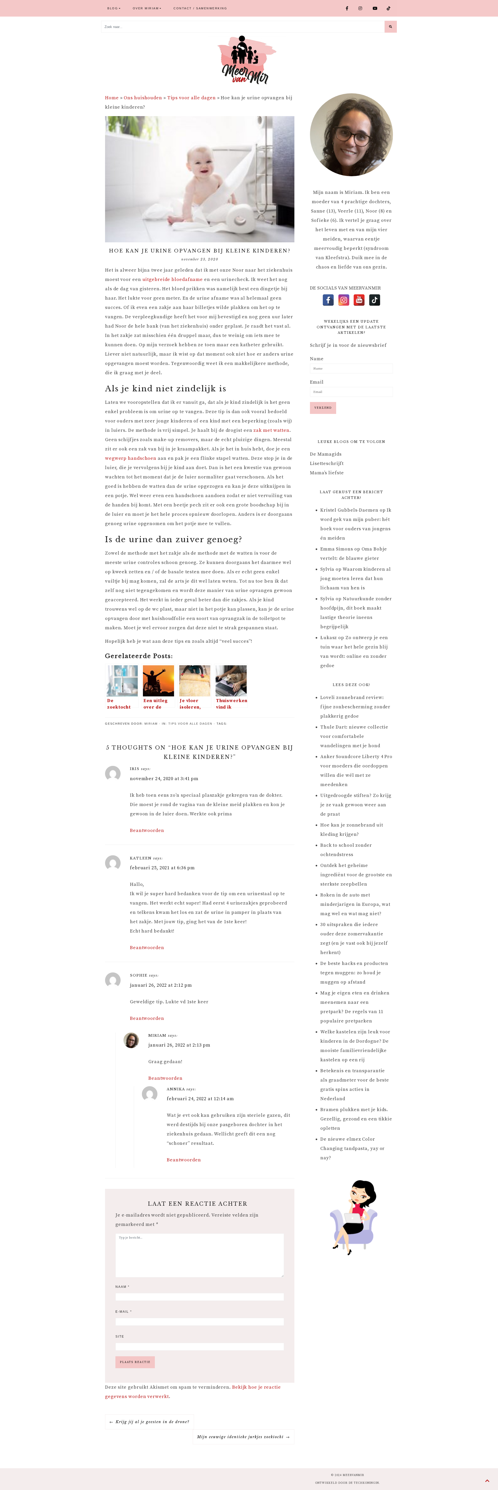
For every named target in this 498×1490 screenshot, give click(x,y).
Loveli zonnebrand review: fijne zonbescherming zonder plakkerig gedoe (355, 707)
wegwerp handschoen (130, 458)
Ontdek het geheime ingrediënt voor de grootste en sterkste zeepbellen (356, 875)
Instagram (363, 8)
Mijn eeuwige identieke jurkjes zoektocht (240, 1437)
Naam (122, 1287)
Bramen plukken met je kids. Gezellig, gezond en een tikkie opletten (356, 1119)
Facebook (350, 8)
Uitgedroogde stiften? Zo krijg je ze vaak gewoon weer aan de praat (355, 805)
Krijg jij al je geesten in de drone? (153, 1422)
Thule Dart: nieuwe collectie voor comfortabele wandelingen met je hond (354, 736)
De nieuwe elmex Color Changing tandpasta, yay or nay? (352, 1148)
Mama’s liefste (327, 473)
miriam (151, 723)
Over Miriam (146, 8)
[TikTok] (375, 300)
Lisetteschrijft (327, 464)
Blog (112, 8)
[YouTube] (359, 300)
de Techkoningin (364, 1483)
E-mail (123, 1312)
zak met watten (271, 430)
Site (119, 1336)
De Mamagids (326, 454)
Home (112, 98)
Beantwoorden (147, 831)
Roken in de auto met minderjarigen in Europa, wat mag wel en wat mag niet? (355, 904)
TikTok (391, 8)
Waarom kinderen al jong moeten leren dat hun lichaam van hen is (355, 578)
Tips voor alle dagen (191, 98)
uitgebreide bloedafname (172, 280)
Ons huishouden (143, 98)
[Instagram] (344, 300)
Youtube (378, 8)
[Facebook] (328, 300)
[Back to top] (487, 1481)
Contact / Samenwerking (200, 8)
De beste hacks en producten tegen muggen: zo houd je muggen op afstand (354, 973)
